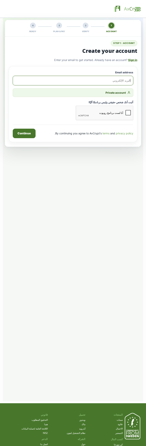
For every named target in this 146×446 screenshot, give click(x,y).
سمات (120, 419)
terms (106, 133)
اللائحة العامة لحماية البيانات (34, 428)
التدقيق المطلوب (40, 419)
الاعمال (119, 428)
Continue (24, 133)
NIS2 (45, 433)
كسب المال (117, 439)
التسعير (119, 433)
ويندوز (82, 419)
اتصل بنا (44, 444)
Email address (124, 72)
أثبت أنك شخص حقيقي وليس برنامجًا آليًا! (111, 102)
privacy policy (124, 133)
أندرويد (82, 428)
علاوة (120, 424)
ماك (83, 424)
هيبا (46, 424)
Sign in (132, 60)
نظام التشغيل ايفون (76, 433)
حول (83, 444)
